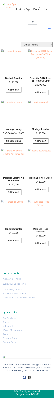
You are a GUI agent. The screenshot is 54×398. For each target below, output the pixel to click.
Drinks (6, 322)
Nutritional (8, 326)
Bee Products (9, 318)
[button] (49, 29)
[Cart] (32, 22)
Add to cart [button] (13, 89)
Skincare (7, 334)
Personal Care (10, 338)
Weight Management (13, 330)
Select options (13, 141)
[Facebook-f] (24, 377)
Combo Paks (9, 342)
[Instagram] (29, 377)
